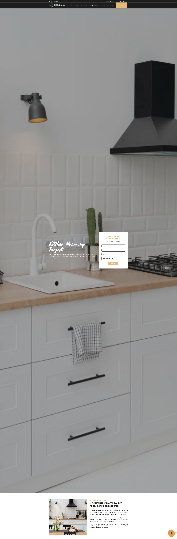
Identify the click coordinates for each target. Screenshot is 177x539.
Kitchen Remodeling (88, 5)
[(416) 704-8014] (49, 1)
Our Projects (97, 5)
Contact (112, 5)
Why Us (104, 5)
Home (68, 5)
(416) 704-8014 (54, 1)
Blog (108, 5)
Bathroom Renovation (76, 5)
